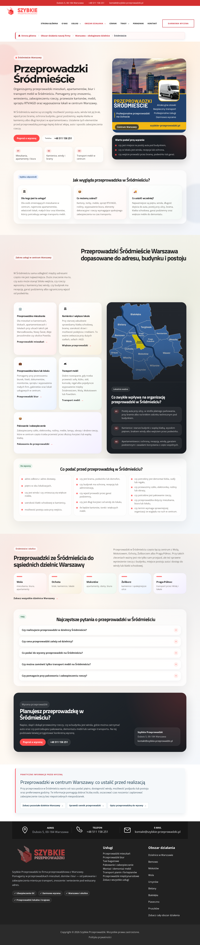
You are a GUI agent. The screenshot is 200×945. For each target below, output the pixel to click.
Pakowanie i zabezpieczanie (118, 864)
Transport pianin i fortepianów (120, 872)
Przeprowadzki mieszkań (30, 341)
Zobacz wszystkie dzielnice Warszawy (34, 598)
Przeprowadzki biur (28, 396)
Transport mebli (71, 400)
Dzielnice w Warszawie (160, 855)
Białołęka (153, 895)
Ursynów (153, 881)
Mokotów (153, 868)
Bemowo (153, 861)
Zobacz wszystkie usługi (116, 879)
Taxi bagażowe (111, 861)
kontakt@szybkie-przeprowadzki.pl (126, 2)
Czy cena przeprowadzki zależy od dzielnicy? (47, 641)
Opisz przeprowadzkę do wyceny (128, 805)
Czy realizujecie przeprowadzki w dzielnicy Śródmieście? (54, 630)
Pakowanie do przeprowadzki (33, 444)
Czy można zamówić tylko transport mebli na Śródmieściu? (56, 664)
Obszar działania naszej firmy (55, 35)
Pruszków (153, 908)
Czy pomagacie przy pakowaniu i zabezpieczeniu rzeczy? (54, 675)
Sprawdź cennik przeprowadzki (86, 805)
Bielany (152, 888)
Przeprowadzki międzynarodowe (121, 876)
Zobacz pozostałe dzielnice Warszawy (43, 805)
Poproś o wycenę (26, 138)
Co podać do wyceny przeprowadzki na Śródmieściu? (52, 652)
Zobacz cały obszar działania (164, 915)
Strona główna (28, 35)
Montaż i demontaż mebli (117, 868)
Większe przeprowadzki (75, 345)
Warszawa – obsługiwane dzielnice (92, 35)
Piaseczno (153, 901)
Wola (151, 875)
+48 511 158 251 (96, 2)
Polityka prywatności (100, 937)
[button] (79, 23)
